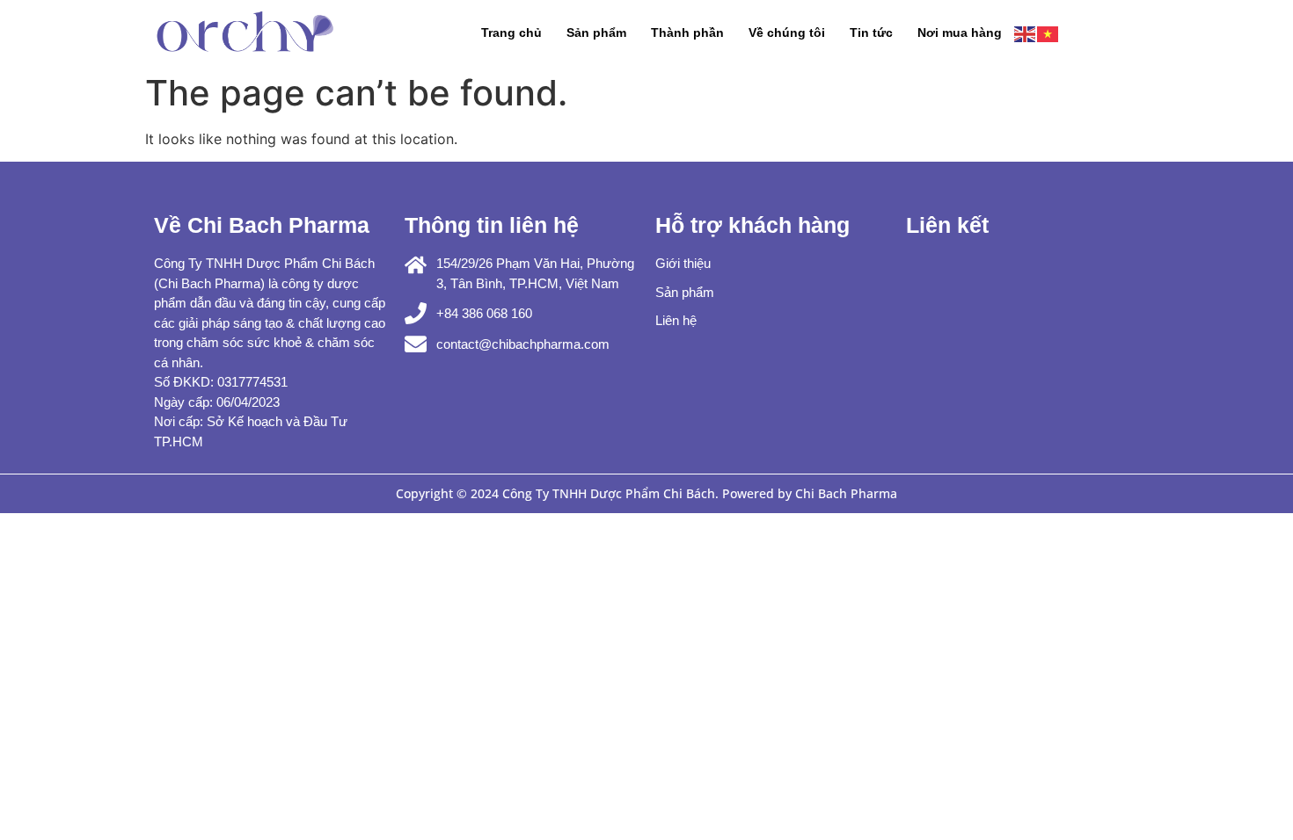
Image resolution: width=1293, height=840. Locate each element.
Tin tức (871, 32)
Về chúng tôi (787, 32)
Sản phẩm (596, 32)
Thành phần (687, 32)
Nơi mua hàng (959, 32)
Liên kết (947, 225)
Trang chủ (511, 32)
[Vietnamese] (1048, 32)
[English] (1025, 32)
